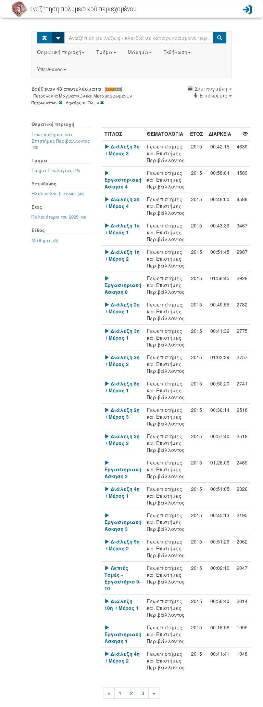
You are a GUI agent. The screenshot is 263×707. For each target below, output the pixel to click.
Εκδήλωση (175, 52)
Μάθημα (138, 52)
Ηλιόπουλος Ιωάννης (58, 193)
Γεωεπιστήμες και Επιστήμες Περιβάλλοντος (61, 140)
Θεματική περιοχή (59, 52)
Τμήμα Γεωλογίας (56, 170)
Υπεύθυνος (50, 69)
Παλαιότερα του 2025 (59, 216)
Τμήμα (104, 52)
